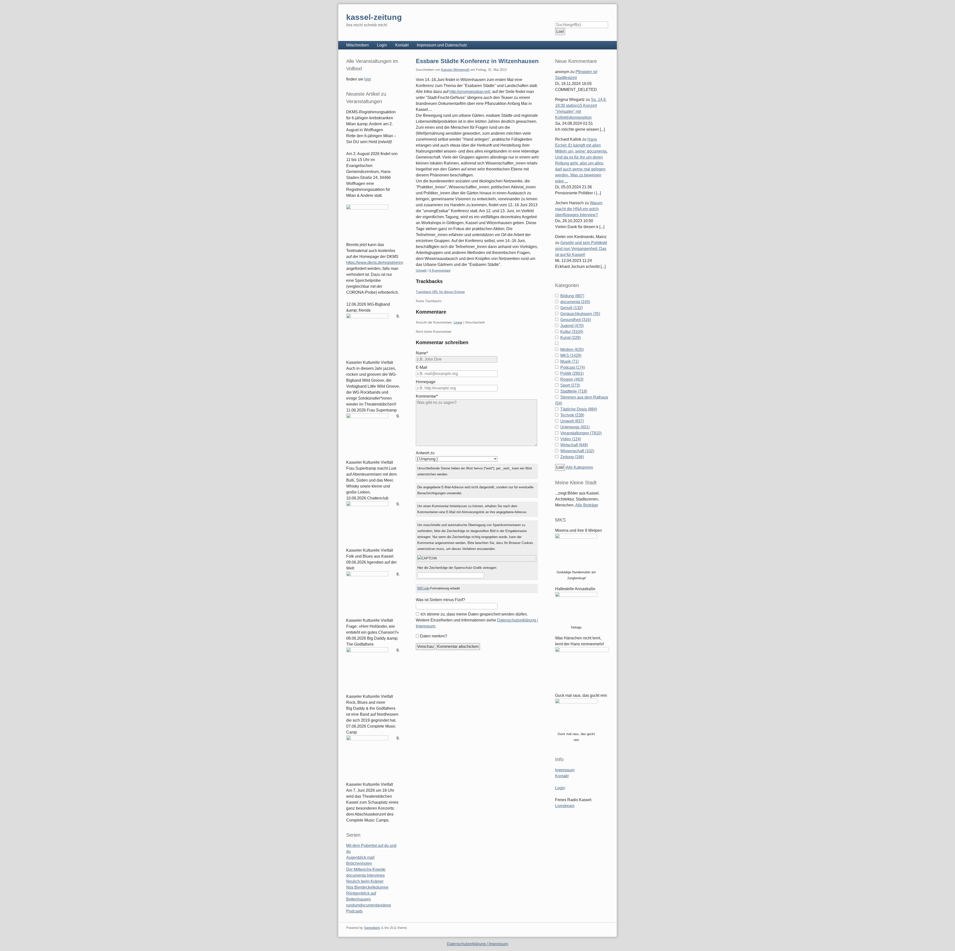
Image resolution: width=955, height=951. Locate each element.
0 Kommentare (439, 270)
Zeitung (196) (572, 457)
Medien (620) (572, 349)
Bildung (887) (572, 296)
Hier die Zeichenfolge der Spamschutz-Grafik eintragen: (457, 568)
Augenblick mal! (360, 857)
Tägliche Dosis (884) (578, 409)
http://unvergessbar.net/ (469, 91)
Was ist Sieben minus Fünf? (440, 600)
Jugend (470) (572, 326)
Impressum (564, 770)
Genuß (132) (571, 308)
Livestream (564, 806)
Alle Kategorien (579, 467)
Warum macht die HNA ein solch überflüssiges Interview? (578, 209)
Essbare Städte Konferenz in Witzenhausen (477, 61)
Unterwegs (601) (575, 427)
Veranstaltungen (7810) (581, 433)
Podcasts (354, 911)
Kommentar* (427, 396)
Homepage (425, 382)
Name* (422, 353)
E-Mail (421, 367)
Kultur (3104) (571, 332)
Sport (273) (570, 385)
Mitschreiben (357, 45)
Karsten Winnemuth (455, 70)
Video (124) (570, 439)
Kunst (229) (570, 337)
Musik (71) (569, 361)
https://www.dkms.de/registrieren (374, 262)
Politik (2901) (572, 373)
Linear (458, 322)
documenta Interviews (365, 875)
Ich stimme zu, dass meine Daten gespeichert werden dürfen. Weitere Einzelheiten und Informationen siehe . (477, 620)
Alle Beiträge (586, 505)
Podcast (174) (572, 367)
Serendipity (372, 928)
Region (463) (571, 379)
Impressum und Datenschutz (442, 45)
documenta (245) (575, 302)
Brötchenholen (359, 863)
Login (382, 45)
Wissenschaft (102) (577, 451)
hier (367, 79)
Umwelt (421, 270)
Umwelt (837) (572, 421)
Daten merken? (433, 636)
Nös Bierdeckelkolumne (367, 887)
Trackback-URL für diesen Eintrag (440, 292)
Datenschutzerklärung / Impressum (477, 944)
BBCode (423, 588)
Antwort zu (425, 453)
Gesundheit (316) (575, 320)
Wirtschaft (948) (574, 445)
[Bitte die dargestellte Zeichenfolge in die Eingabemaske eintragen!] (476, 558)
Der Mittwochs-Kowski (365, 869)
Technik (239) (572, 415)
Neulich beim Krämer (364, 881)
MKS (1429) (570, 355)
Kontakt (402, 45)
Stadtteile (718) (573, 391)
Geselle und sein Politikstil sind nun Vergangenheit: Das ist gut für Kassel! (581, 249)
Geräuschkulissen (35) (580, 314)
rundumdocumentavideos (368, 905)
